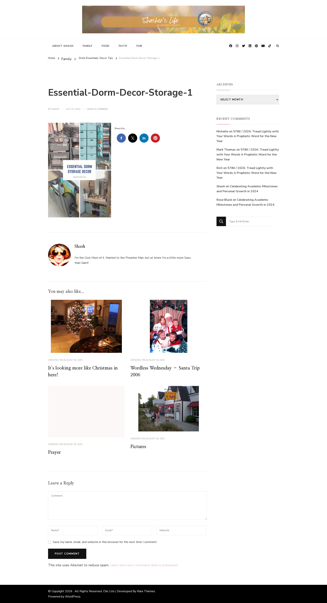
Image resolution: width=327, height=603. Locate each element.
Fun (139, 46)
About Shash (62, 46)
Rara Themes (146, 591)
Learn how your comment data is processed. (144, 565)
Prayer (54, 452)
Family (87, 46)
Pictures (138, 446)
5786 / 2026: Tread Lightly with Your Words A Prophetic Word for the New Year (247, 136)
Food (105, 46)
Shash (55, 109)
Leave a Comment (97, 109)
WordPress (72, 596)
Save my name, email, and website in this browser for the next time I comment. (105, 542)
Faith (123, 46)
